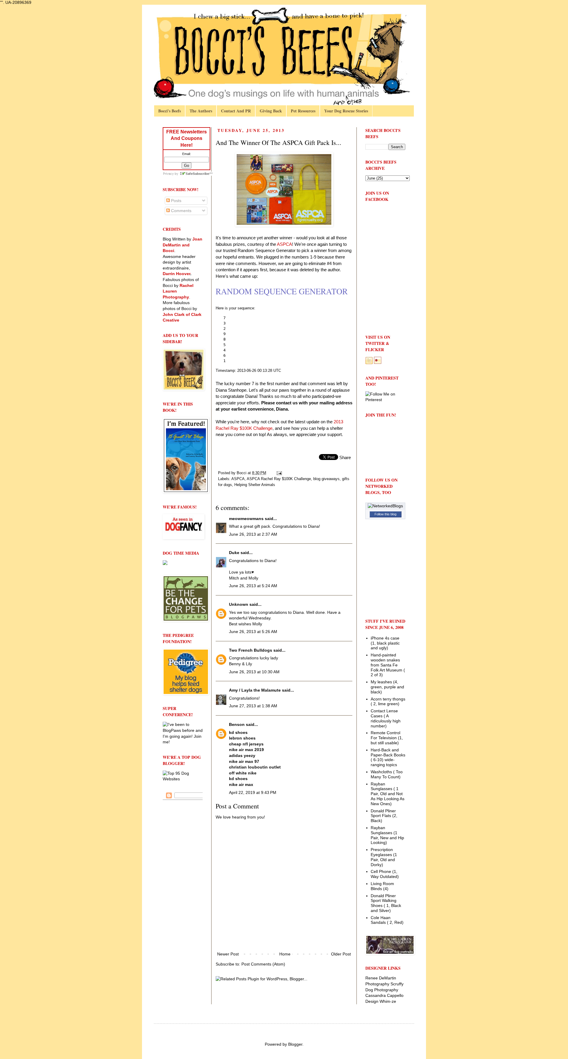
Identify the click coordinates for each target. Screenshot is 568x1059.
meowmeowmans (246, 518)
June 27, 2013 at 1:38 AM (253, 705)
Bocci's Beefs (169, 111)
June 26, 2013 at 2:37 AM (253, 534)
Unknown (238, 604)
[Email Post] (279, 473)
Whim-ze (388, 1001)
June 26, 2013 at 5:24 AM (253, 585)
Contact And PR (236, 111)
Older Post (341, 954)
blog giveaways (326, 479)
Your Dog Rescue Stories (346, 111)
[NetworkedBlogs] (385, 505)
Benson (237, 724)
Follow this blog (385, 514)
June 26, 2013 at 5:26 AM (253, 631)
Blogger (295, 1044)
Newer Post (228, 954)
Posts (175, 200)
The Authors (201, 111)
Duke (234, 552)
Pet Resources (303, 111)
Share (345, 457)
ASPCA (238, 479)
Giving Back (271, 111)
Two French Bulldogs (250, 650)
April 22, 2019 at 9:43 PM (252, 792)
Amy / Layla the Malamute (255, 690)
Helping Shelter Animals (254, 485)
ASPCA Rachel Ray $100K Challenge (279, 479)
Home (285, 954)
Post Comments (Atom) (263, 964)
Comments (180, 210)
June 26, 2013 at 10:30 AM (254, 671)
